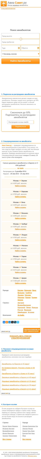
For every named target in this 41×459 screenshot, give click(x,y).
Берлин (20, 290)
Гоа (37, 426)
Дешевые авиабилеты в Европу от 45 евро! (19, 377)
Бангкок (25, 433)
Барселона (31, 426)
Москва (28, 295)
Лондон (21, 295)
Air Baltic (21, 315)
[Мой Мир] (9, 322)
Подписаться (20, 127)
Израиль (15, 426)
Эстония (31, 312)
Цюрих (20, 300)
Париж (28, 298)
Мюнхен (21, 298)
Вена (34, 290)
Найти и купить (20, 186)
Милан (30, 429)
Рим (29, 433)
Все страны (7, 439)
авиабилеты (18, 3)
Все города (26, 439)
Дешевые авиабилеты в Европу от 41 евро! (19, 389)
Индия (5, 433)
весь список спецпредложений (20, 337)
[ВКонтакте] (4, 322)
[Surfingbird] (18, 322)
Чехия (10, 426)
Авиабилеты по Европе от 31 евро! (15, 364)
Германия (21, 308)
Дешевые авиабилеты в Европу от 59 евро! (19, 381)
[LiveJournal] (15, 322)
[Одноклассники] (7, 322)
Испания (5, 429)
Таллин (34, 298)
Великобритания (24, 305)
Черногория (13, 436)
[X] (12, 322)
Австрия (21, 303)
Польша (35, 308)
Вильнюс (21, 293)
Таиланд (5, 436)
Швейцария (22, 312)
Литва (28, 308)
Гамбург (29, 293)
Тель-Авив (30, 431)
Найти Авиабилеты (20, 61)
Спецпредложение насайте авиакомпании (32, 330)
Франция (27, 310)
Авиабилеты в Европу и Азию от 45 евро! (18, 374)
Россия (20, 310)
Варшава (27, 290)
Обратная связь (32, 456)
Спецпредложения (8, 9)
